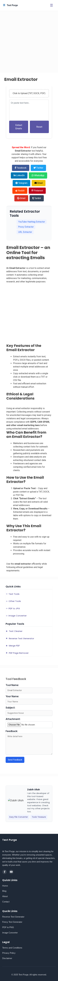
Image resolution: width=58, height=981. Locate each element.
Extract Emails (18, 127)
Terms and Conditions (12, 947)
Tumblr (37, 198)
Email (40, 183)
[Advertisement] (29, 43)
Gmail (22, 198)
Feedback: (12, 731)
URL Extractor (25, 232)
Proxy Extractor (26, 226)
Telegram (22, 183)
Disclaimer (7, 958)
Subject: (10, 707)
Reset (39, 126)
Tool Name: (12, 685)
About (5, 896)
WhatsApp (39, 175)
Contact (5, 901)
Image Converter (10, 932)
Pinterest (38, 190)
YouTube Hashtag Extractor (31, 221)
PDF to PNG (8, 927)
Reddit (20, 190)
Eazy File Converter (18, 817)
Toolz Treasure (39, 817)
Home (5, 886)
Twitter (39, 167)
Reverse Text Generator (13, 917)
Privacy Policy (8, 953)
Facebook (21, 167)
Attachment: (13, 719)
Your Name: (12, 696)
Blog (4, 891)
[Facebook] (4, 872)
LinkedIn (20, 175)
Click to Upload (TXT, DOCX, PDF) (29, 93)
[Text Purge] (21, 5)
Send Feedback (15, 759)
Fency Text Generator (12, 922)
